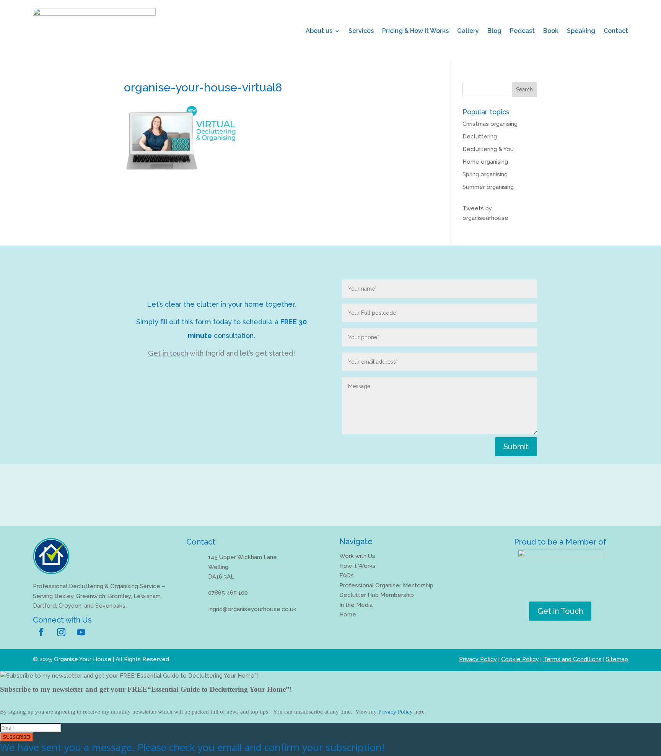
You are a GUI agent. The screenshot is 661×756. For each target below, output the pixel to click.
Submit (516, 446)
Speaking (581, 30)
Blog (494, 30)
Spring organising (485, 174)
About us (319, 30)
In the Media (356, 605)
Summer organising (488, 187)
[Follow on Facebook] (41, 632)
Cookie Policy (520, 659)
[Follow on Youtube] (81, 632)
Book (550, 30)
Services (361, 30)
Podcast (522, 30)
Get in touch (168, 353)
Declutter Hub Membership (376, 595)
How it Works (357, 566)
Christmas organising (490, 123)
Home (347, 614)
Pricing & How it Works (415, 30)
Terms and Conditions (572, 659)
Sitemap (617, 659)
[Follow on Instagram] (61, 632)
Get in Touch (560, 611)
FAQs (346, 575)
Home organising (485, 161)
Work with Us (357, 556)
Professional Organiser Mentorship (386, 585)
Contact (616, 30)
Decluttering (479, 136)
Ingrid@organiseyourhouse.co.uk (252, 609)
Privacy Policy (478, 659)
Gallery (468, 30)
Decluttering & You (488, 149)
